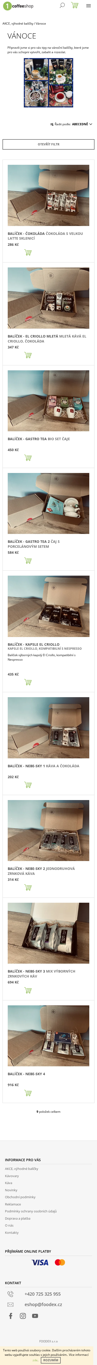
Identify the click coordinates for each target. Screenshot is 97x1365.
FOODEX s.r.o (48, 1341)
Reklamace (13, 1204)
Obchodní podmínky (20, 1197)
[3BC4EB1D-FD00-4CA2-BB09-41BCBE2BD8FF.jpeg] (48, 82)
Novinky (11, 1190)
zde (35, 1360)
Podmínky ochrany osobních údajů (31, 1211)
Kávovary (12, 1176)
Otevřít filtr (48, 144)
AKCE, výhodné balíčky (21, 1168)
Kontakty (12, 1232)
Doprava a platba (17, 1218)
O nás (9, 1225)
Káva (8, 1183)
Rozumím (50, 1360)
